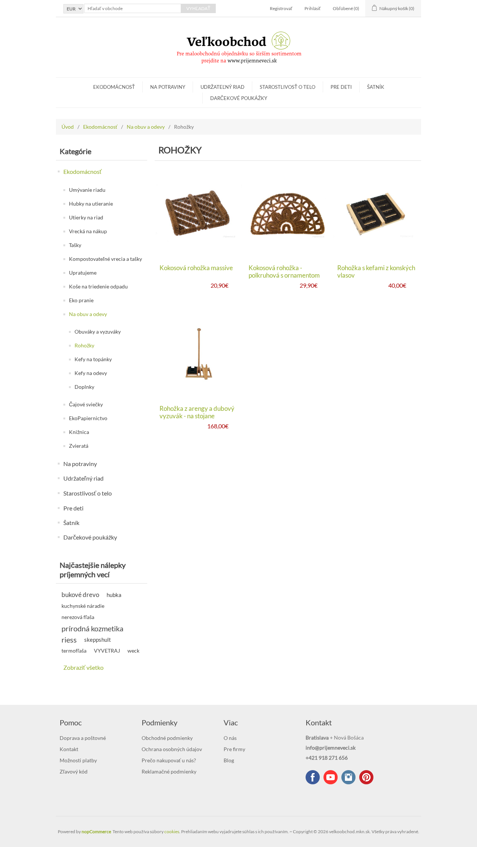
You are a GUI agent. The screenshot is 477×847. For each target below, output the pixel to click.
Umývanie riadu (87, 190)
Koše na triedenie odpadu (98, 286)
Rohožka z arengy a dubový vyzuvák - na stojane (196, 412)
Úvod (67, 127)
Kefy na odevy (91, 373)
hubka (114, 594)
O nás (230, 738)
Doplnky (84, 387)
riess (69, 639)
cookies (171, 831)
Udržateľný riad (222, 87)
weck (133, 651)
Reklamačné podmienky (169, 771)
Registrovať (281, 8)
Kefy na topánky (93, 359)
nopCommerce (96, 831)
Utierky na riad (86, 217)
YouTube (330, 777)
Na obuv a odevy (146, 127)
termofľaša (73, 650)
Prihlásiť (312, 8)
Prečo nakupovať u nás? (169, 760)
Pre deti (341, 87)
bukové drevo (80, 594)
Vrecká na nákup (88, 231)
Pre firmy (234, 749)
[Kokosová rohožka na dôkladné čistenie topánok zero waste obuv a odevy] (199, 213)
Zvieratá (78, 446)
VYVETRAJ (107, 650)
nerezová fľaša (77, 617)
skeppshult (97, 639)
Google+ (366, 777)
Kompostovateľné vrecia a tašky (105, 259)
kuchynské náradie (82, 606)
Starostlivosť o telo (287, 87)
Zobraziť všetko (83, 667)
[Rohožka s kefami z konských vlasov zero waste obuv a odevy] (377, 213)
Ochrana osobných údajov (172, 749)
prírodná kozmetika (92, 628)
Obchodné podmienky (167, 738)
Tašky (75, 245)
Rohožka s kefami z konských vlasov (376, 271)
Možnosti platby (78, 760)
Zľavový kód (74, 771)
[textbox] (132, 8)
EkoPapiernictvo (88, 418)
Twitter (348, 777)
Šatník (375, 87)
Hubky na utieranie (91, 203)
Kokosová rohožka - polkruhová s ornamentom (284, 271)
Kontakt (69, 749)
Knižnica (79, 432)
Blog (229, 760)
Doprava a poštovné (83, 738)
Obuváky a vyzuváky (98, 331)
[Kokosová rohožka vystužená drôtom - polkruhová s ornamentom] (288, 213)
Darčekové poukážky (238, 98)
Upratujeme (83, 272)
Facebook (313, 777)
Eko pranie (81, 300)
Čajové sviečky (86, 404)
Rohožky (84, 345)
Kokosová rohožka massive (196, 268)
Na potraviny (167, 87)
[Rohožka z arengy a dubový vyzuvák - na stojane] (199, 354)
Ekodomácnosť (114, 87)
